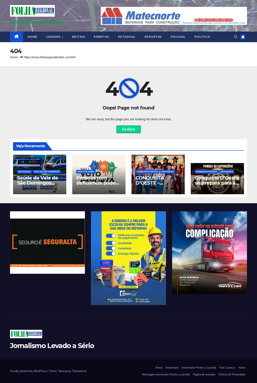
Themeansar (79, 371)
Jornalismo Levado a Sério (35, 22)
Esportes (153, 37)
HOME (32, 37)
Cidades (53, 37)
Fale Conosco (227, 367)
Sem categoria (86, 172)
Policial (178, 37)
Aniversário (171, 367)
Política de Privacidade (231, 374)
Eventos (101, 37)
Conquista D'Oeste (147, 172)
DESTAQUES (24, 172)
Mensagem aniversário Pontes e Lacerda (166, 374)
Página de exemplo (204, 374)
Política (202, 37)
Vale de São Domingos (47, 172)
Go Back (128, 129)
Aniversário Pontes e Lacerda (199, 367)
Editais (78, 37)
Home (14, 57)
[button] (235, 37)
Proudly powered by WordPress (28, 371)
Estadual (127, 37)
